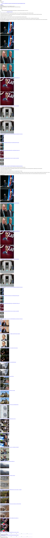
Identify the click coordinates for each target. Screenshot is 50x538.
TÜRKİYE (1, 4)
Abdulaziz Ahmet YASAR (10, 11)
